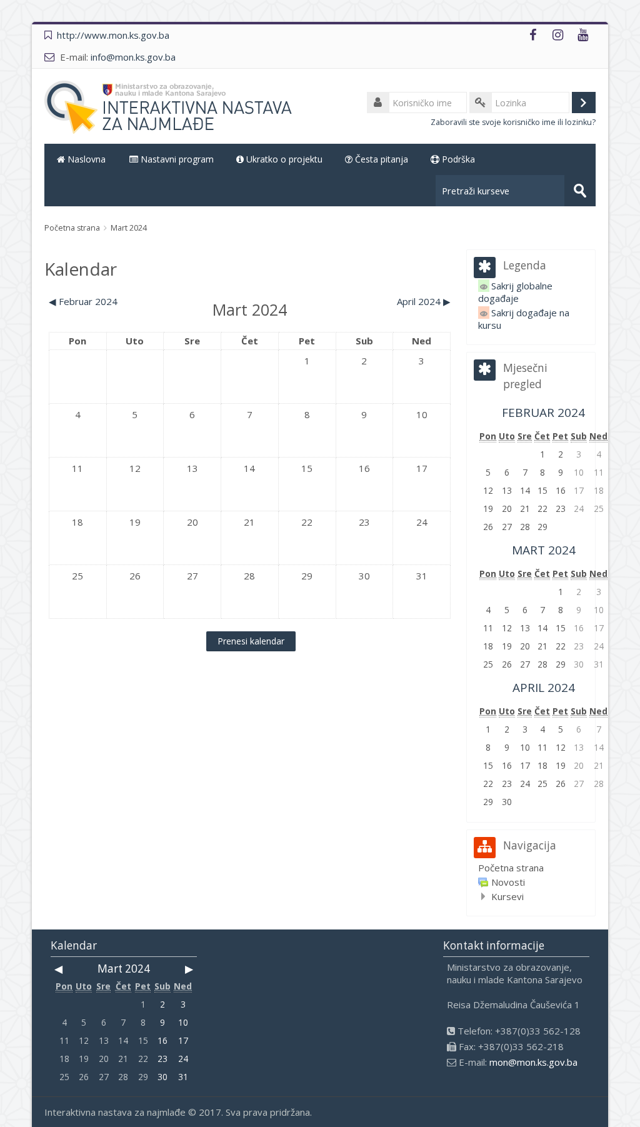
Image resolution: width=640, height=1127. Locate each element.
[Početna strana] (171, 107)
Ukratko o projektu (283, 159)
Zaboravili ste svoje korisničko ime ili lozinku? (513, 122)
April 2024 (543, 687)
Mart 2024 (129, 228)
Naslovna (85, 159)
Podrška (457, 159)
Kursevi (507, 896)
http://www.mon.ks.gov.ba (113, 35)
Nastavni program (176, 159)
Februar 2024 (543, 412)
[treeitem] (530, 867)
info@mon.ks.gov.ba (133, 57)
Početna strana (511, 867)
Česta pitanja (380, 159)
